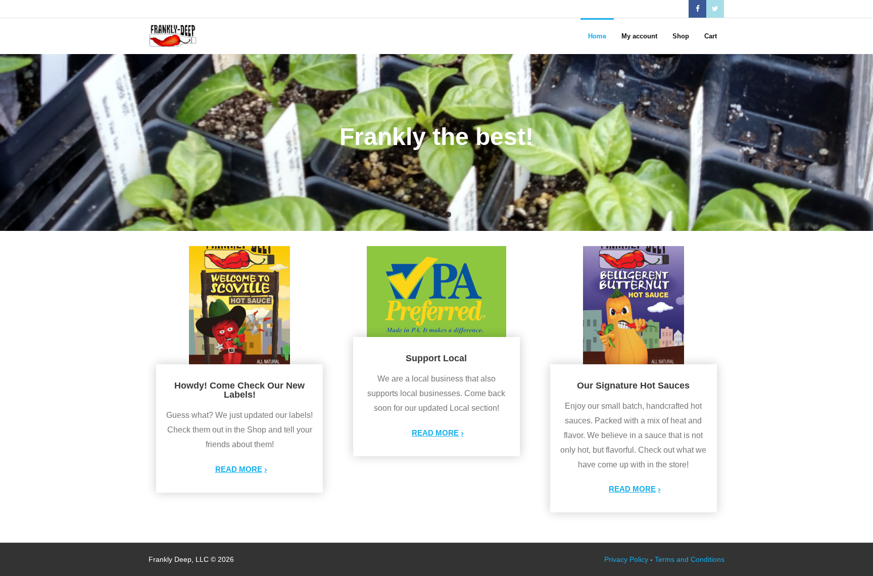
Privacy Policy (626, 559)
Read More (238, 469)
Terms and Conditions (689, 559)
